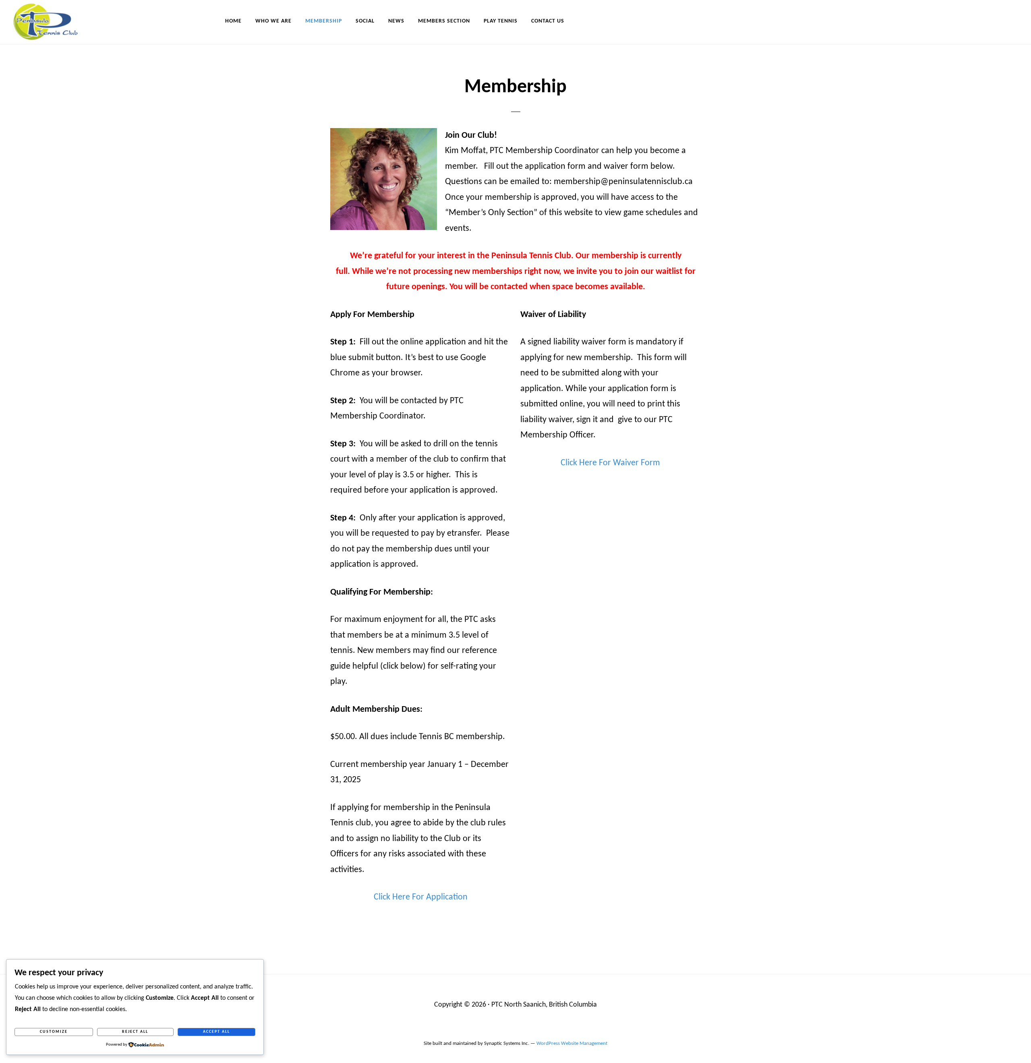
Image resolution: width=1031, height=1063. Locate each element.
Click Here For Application (421, 897)
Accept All (216, 1032)
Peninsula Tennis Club (52, 21)
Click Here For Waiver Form (610, 463)
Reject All (135, 1032)
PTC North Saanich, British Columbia (544, 1005)
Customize (54, 1032)
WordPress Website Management (571, 1043)
